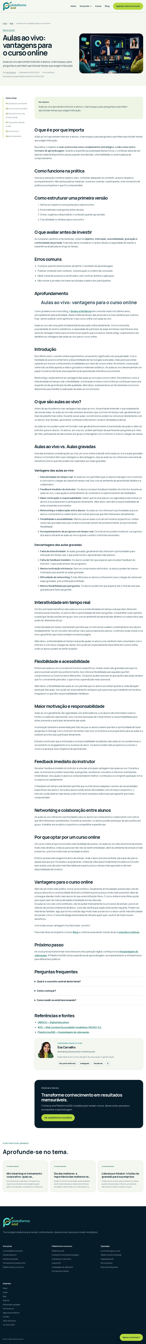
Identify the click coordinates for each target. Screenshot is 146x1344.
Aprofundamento (14, 136)
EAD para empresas (10, 1259)
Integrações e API (107, 1259)
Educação (9, 30)
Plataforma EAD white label (111, 1255)
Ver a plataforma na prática (58, 1117)
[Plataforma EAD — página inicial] (73, 1222)
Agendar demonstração (128, 6)
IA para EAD (56, 1263)
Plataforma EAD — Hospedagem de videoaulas (63, 1032)
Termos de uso (8, 1308)
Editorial (6, 1300)
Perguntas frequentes (109, 1267)
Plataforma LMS (58, 1251)
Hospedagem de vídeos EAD (62, 1267)
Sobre (5, 1288)
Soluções (84, 6)
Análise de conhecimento (61, 1259)
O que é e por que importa (17, 103)
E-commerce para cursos (110, 1251)
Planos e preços (106, 1263)
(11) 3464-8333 (9, 1325)
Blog (107, 6)
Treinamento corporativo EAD (14, 1263)
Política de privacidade (11, 1304)
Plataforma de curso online (13, 1267)
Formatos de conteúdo (60, 1271)
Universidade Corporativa (13, 1251)
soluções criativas (128, 932)
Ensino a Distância (80, 311)
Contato (6, 1317)
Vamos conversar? (131, 1337)
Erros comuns (13, 131)
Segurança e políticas (11, 1313)
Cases (98, 6)
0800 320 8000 (9, 1321)
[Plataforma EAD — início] (14, 6)
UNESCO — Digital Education (53, 1022)
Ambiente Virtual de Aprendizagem (65, 1255)
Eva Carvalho (11, 72)
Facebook (98, 1063)
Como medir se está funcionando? (56, 1000)
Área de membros (9, 1255)
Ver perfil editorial (67, 1063)
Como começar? (46, 990)
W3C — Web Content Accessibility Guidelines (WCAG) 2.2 (69, 1027)
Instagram (84, 1063)
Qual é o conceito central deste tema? (59, 981)
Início (73, 6)
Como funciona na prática (17, 109)
